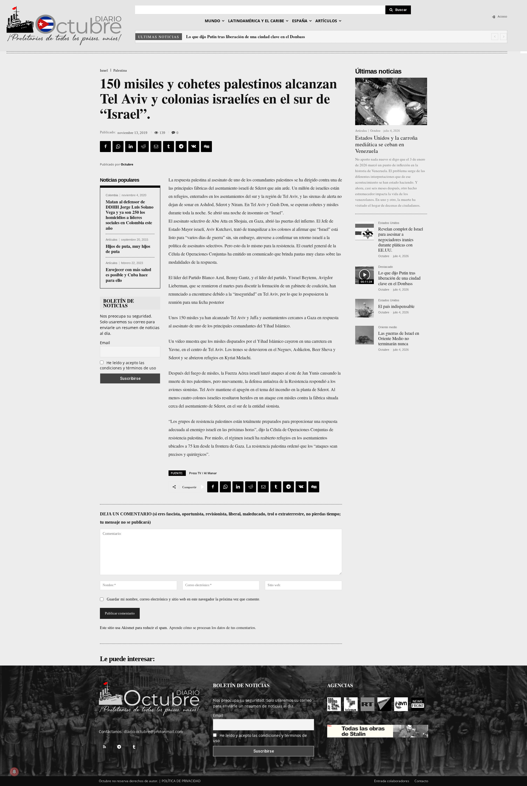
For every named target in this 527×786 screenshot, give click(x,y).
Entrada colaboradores (391, 781)
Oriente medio (387, 327)
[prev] (494, 36)
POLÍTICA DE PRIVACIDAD (181, 781)
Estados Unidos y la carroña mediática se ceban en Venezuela (386, 144)
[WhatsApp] (118, 146)
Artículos (111, 239)
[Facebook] (105, 146)
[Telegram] (181, 146)
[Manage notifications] (14, 771)
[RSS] (104, 747)
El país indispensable (205, 36)
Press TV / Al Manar (203, 473)
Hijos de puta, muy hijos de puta (128, 248)
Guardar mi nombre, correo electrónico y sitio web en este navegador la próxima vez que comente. (183, 599)
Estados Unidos (388, 222)
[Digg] (206, 146)
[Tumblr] (168, 146)
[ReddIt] (143, 146)
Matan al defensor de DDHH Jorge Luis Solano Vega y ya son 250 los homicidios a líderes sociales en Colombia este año (129, 214)
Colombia (112, 195)
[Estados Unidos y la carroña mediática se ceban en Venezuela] (391, 101)
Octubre (127, 164)
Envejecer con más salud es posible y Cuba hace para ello (128, 274)
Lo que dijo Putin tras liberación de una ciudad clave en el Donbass (399, 278)
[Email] (155, 146)
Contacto (421, 781)
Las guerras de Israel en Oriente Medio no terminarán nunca (398, 338)
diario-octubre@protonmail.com (153, 731)
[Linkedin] (130, 146)
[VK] (193, 146)
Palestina (120, 70)
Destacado (385, 266)
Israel (104, 70)
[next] (503, 36)
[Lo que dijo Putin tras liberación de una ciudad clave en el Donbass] (364, 274)
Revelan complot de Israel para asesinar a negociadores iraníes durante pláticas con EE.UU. (400, 239)
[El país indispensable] (364, 308)
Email (105, 342)
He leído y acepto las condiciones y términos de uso (128, 365)
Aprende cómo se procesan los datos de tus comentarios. (212, 627)
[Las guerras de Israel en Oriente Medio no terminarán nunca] (364, 335)
